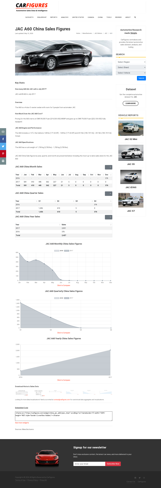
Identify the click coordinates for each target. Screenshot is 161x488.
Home (78, 33)
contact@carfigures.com (62, 399)
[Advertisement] (102, 7)
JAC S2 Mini (131, 139)
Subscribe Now (113, 464)
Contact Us (131, 482)
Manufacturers (87, 33)
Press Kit (43, 480)
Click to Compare (63, 285)
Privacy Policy (33, 480)
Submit (141, 78)
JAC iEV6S (130, 187)
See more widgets (22, 423)
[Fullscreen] (106, 167)
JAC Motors (98, 33)
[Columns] (110, 167)
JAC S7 (131, 211)
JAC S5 (131, 164)
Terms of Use (20, 480)
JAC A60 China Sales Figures (42, 29)
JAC (106, 33)
